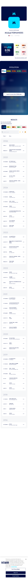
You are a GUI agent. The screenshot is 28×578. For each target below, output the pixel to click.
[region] (14, 567)
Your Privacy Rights (16, 569)
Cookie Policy (14, 566)
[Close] (25, 559)
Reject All (16, 572)
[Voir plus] (23, 145)
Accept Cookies (15, 575)
